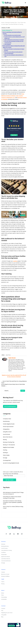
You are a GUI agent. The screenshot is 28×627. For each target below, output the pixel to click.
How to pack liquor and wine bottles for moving (12, 32)
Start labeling (8, 44)
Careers (3, 572)
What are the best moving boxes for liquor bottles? (14, 49)
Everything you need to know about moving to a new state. (12, 497)
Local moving (4, 548)
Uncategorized (7, 460)
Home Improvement (8, 426)
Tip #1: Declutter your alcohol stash (12, 35)
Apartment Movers (5, 556)
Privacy (3, 583)
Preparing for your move (6, 612)
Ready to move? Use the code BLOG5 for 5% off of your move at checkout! (14, 375)
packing (15, 261)
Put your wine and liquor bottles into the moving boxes (14, 42)
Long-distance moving (6, 550)
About (3, 354)
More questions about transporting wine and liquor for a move (14, 46)
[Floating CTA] (14, 625)
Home (2, 22)
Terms (2, 581)
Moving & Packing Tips (11, 22)
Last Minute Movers (5, 558)
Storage (5, 458)
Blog (2, 616)
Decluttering (6, 421)
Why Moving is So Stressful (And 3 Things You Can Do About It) (13, 493)
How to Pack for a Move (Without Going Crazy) (13, 507)
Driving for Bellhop (5, 576)
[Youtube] (18, 534)
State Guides (6, 455)
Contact (3, 608)
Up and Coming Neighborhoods (11, 463)
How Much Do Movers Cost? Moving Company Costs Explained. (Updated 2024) (12, 502)
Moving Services (5, 546)
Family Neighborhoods (8, 424)
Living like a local (7, 432)
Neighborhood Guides (8, 447)
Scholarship (4, 599)
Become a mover (5, 574)
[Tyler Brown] (4, 359)
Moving (5, 439)
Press (2, 595)
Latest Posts (8, 354)
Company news (7, 418)
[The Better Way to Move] (14, 214)
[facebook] (6, 534)
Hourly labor (4, 554)
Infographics (6, 429)
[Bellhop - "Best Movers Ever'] (14, 128)
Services (3, 544)
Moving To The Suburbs (9, 445)
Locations (3, 552)
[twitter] (10, 534)
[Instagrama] (22, 534)
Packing (5, 450)
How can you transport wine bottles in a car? (13, 55)
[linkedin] (14, 534)
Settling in (5, 452)
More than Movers (7, 437)
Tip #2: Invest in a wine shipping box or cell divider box (14, 37)
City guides (3, 614)
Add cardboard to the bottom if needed (14, 39)
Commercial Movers (6, 560)
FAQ (2, 610)
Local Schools (6, 434)
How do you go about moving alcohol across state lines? (13, 52)
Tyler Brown (12, 358)
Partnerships (4, 597)
